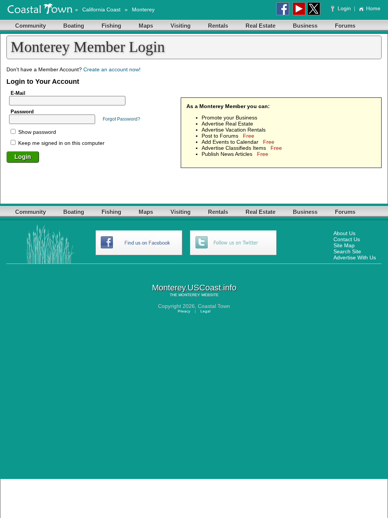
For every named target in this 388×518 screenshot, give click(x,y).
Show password (36, 132)
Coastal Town (214, 306)
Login (344, 8)
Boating (73, 25)
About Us (344, 233)
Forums (345, 25)
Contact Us (346, 239)
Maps (146, 25)
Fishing (111, 25)
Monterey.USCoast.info (194, 287)
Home (373, 8)
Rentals (218, 25)
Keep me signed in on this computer (61, 143)
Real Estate (260, 25)
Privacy (184, 311)
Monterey (143, 9)
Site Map (344, 245)
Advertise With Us (354, 257)
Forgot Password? (121, 119)
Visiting (181, 25)
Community (30, 25)
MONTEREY (189, 295)
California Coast (101, 9)
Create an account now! (112, 69)
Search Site (347, 251)
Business (305, 25)
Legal (205, 311)
